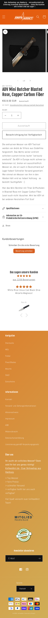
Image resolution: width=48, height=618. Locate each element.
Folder (8, 356)
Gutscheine (10, 381)
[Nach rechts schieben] (30, 81)
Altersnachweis (11, 412)
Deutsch (22, 588)
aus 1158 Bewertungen (24, 279)
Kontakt (8, 399)
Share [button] (8, 225)
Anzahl (4, 110)
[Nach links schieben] (18, 81)
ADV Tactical (7, 86)
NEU (7, 349)
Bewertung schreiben (24, 250)
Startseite (9, 343)
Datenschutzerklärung (14, 438)
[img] (24, 276)
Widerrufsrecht (11, 431)
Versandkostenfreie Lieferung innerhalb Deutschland (27, 105)
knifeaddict (21, 613)
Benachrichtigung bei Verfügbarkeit (24, 134)
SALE (7, 375)
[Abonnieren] (39, 558)
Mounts (8, 368)
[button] (3, 17)
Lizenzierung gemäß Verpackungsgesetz (22, 444)
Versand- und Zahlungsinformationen (20, 406)
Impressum (10, 418)
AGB (7, 425)
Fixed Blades (10, 362)
